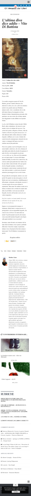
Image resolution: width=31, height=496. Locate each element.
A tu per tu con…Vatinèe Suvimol (14, 416)
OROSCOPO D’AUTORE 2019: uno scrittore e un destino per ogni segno (13, 400)
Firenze (9, 251)
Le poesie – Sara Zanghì (8, 465)
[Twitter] (21, 5)
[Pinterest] (26, 5)
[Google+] (24, 5)
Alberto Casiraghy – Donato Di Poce (11, 457)
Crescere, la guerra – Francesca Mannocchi (12, 435)
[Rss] (29, 5)
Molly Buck (19, 251)
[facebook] (18, 5)
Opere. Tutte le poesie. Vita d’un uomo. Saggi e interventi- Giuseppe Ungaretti (14, 412)
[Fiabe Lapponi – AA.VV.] (16, 369)
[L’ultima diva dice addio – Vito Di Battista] (15, 78)
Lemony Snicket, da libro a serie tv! (14, 420)
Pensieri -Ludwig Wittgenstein (10, 461)
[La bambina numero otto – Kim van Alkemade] (15, 345)
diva (5, 251)
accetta (16, 492)
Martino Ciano (15, 34)
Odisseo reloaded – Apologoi (9, 439)
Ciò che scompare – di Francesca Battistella (13, 405)
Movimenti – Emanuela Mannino (10, 472)
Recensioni (14, 14)
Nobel (24, 251)
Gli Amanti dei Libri (15, 7)
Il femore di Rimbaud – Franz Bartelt (11, 469)
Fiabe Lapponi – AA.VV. (8, 379)
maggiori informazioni (20, 489)
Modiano (14, 251)
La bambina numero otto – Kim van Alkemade (11, 356)
